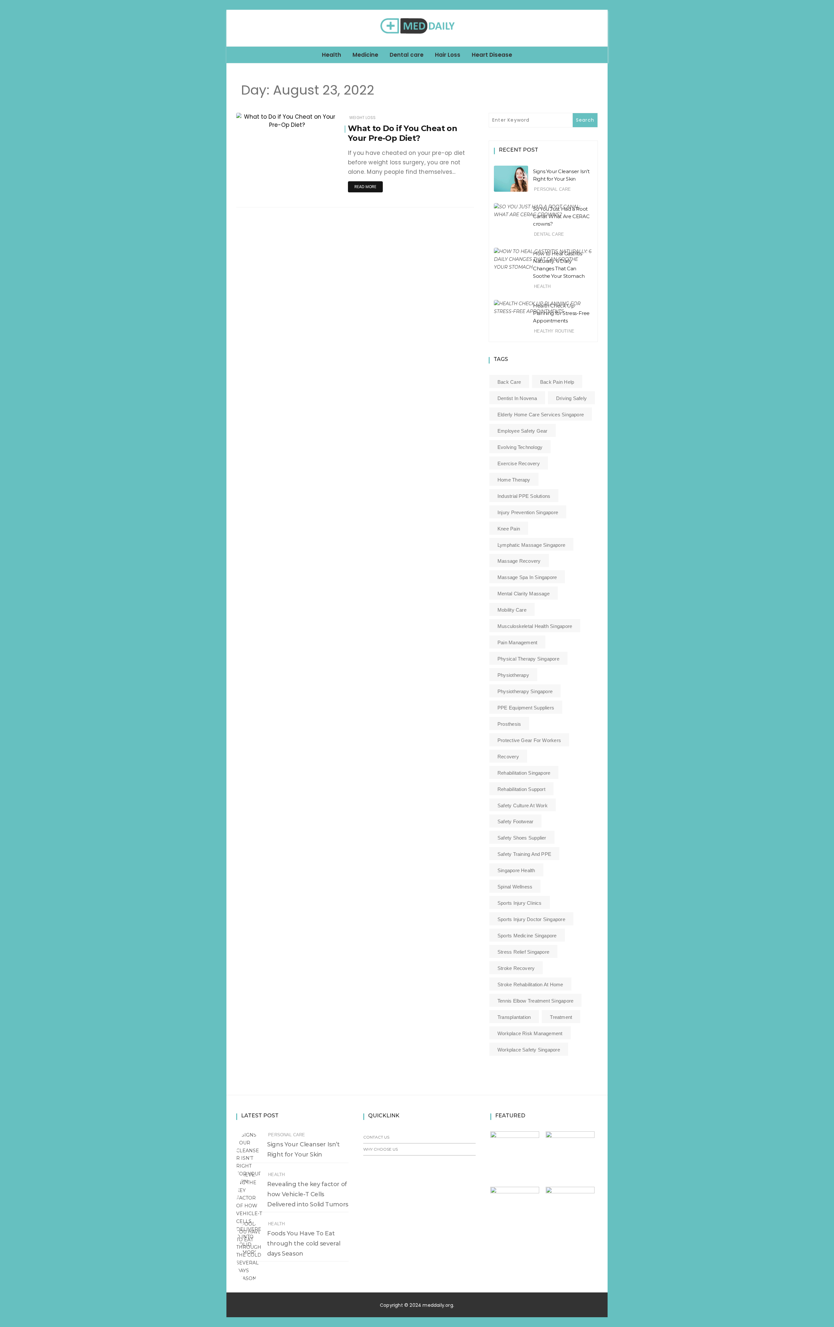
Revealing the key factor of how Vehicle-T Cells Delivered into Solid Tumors (307, 1194)
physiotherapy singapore (525, 691)
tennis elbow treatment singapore (535, 1001)
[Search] (600, 28)
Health (331, 55)
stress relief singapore (523, 952)
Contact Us (376, 1137)
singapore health (516, 870)
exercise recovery (518, 463)
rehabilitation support (521, 789)
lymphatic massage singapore (531, 545)
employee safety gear (522, 431)
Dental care (407, 55)
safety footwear (515, 821)
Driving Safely (571, 398)
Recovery (508, 756)
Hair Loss (447, 55)
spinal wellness (514, 886)
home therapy (513, 480)
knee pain (508, 528)
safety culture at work (522, 805)
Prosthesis (509, 724)
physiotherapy (513, 675)
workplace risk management (530, 1033)
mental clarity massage (523, 593)
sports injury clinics (519, 903)
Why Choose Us (380, 1149)
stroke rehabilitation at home (530, 984)
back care (509, 382)
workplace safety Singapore (528, 1049)
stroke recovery (516, 968)
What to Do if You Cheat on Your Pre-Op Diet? (402, 133)
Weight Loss (362, 117)
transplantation (514, 1017)
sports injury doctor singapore (531, 919)
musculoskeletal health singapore (534, 626)
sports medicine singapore (527, 935)
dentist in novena (517, 398)
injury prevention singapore (527, 512)
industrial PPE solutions (523, 496)
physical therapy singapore (528, 659)
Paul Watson (268, 120)
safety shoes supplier (521, 838)
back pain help (557, 382)
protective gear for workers (529, 740)
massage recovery (519, 561)
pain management (517, 642)
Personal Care (552, 189)
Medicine (365, 55)
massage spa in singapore (527, 577)
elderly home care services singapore (540, 414)
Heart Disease (492, 55)
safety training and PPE (524, 854)
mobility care (511, 610)
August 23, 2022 (314, 120)
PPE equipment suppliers (525, 707)
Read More (365, 186)
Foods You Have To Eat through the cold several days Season (303, 1243)
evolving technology (519, 447)
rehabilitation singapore (523, 773)
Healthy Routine (554, 331)
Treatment (561, 1017)
